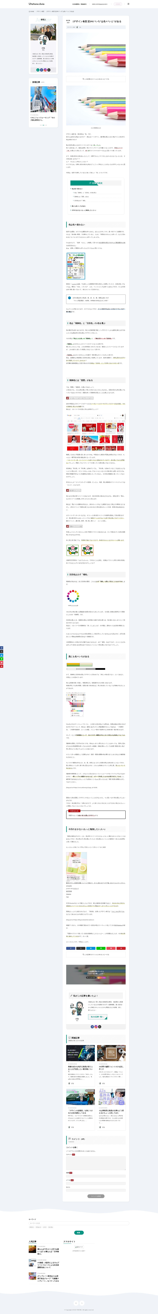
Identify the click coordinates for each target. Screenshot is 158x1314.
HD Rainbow (118, 925)
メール (68, 1180)
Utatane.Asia (36, 4)
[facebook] (41, 70)
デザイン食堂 (40, 11)
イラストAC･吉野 (74, 605)
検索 (78, 1233)
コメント (69, 1154)
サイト (68, 1187)
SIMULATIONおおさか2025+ (100, 4)
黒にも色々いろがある (78, 206)
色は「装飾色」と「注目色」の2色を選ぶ (85, 193)
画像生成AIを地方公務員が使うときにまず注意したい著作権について (80, 1069)
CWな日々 (52, 88)
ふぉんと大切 (76, 284)
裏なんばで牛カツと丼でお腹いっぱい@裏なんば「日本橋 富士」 (48, 1251)
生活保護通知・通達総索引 (79, 4)
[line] (101, 948)
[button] (31, 106)
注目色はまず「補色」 (80, 200)
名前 (67, 1172)
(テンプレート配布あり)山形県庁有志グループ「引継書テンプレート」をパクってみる (48, 1278)
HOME (32, 11)
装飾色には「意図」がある (81, 196)
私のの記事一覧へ (97, 1017)
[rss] (81, 1303)
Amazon (68, 894)
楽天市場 (69, 891)
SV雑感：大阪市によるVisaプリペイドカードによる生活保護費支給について (48, 1265)
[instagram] (45, 70)
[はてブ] (90, 948)
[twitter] (48, 70)
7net (67, 897)
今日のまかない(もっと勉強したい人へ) (83, 211)
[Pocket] (111, 948)
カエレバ (76, 888)
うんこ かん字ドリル (117, 911)
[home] (38, 70)
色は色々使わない (77, 189)
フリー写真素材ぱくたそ (96, 127)
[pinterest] (121, 948)
